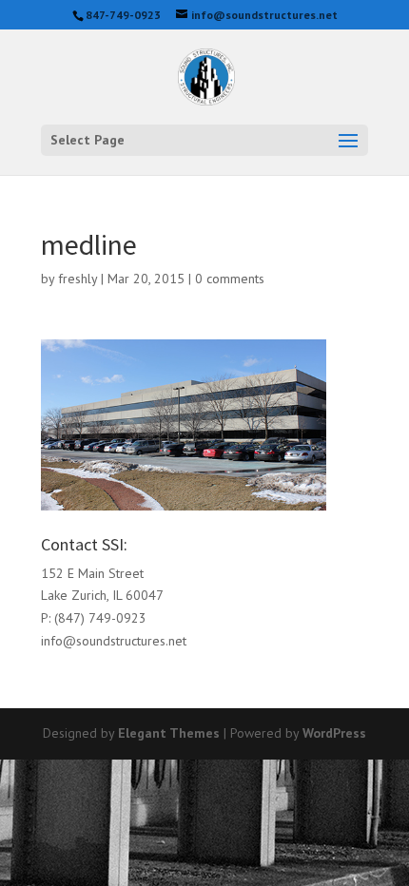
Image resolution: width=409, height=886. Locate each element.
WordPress (334, 733)
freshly (77, 278)
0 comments (229, 278)
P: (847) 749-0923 (93, 617)
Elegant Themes (169, 733)
